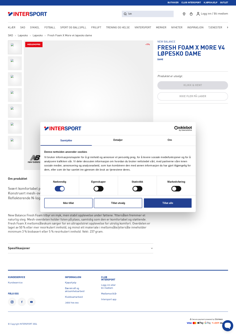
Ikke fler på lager (192, 96)
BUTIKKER (173, 3)
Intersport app (108, 299)
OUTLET (224, 3)
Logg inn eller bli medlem (108, 286)
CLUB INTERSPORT (191, 3)
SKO (22, 27)
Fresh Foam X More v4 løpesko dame (70, 35)
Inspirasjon (195, 27)
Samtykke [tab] (66, 140)
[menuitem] (215, 28)
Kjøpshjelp (70, 282)
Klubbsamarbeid (74, 297)
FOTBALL (49, 27)
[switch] (98, 188)
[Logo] (29, 14)
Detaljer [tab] (118, 139)
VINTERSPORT (143, 27)
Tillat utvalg (118, 202)
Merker (161, 27)
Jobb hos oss (72, 303)
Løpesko (23, 35)
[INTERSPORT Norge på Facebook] (22, 302)
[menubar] (118, 28)
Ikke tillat (68, 202)
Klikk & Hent (192, 85)
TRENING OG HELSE (118, 27)
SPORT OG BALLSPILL (73, 27)
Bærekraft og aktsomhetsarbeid (74, 290)
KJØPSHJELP (210, 3)
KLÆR (11, 27)
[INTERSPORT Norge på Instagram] (12, 302)
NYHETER (176, 27)
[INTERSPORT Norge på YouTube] (31, 302)
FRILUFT (96, 27)
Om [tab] (170, 139)
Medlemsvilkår (109, 294)
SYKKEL (35, 27)
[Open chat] (227, 325)
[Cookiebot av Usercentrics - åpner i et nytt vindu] (177, 128)
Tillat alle (167, 202)
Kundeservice (15, 282)
